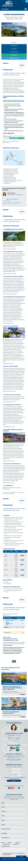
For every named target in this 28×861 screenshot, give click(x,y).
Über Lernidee (13, 858)
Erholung (5, 101)
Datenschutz (15, 853)
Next (26, 29)
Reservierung (14, 58)
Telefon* (3, 820)
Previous (2, 29)
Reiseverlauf (14, 45)
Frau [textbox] (3, 804)
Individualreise (6, 844)
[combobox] (14, 804)
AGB (12, 859)
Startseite (5, 858)
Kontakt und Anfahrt (21, 858)
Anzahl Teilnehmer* (5, 837)
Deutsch (24, 1)
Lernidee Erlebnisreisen (7, 3)
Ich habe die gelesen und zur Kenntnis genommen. (14, 778)
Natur (22, 101)
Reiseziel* (3, 824)
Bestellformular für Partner (14, 760)
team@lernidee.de (14, 741)
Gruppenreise (16, 844)
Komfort (15, 101)
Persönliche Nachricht (5, 846)
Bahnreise (10, 842)
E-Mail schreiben (7, 200)
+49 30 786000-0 (4, 9)
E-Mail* (2, 815)
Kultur (19, 101)
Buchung (15, 55)
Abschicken (14, 780)
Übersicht (14, 42)
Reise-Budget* (4, 833)
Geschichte (10, 101)
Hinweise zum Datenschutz (14, 777)
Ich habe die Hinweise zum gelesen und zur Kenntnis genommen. (14, 854)
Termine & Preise (14, 52)
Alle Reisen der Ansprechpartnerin (10, 203)
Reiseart (3, 842)
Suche (26, 9)
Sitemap (3, 859)
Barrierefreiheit (23, 859)
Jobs (9, 858)
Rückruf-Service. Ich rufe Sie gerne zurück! (12, 202)
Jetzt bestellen (17, 757)
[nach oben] (14, 661)
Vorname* (3, 807)
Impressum (8, 859)
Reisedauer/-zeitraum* (5, 828)
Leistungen (14, 49)
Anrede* (3, 802)
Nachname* (3, 811)
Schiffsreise (18, 842)
